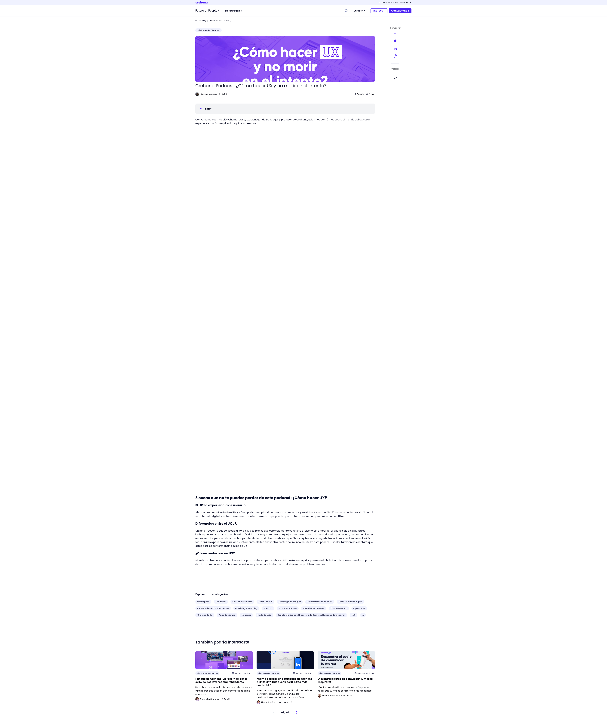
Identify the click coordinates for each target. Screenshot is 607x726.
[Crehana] (207, 10)
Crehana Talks (204, 615)
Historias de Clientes (219, 20)
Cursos (357, 10)
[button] (285, 109)
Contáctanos (400, 10)
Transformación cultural (319, 601)
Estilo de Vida (264, 615)
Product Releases (288, 608)
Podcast (268, 608)
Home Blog (200, 20)
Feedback (221, 601)
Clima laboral (265, 601)
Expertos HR (359, 608)
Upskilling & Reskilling (246, 608)
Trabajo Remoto (339, 608)
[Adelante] (296, 712)
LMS (354, 615)
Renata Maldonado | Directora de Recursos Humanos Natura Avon (311, 615)
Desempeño (203, 601)
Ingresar (379, 10)
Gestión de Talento (242, 601)
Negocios (246, 615)
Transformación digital (350, 601)
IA (363, 615)
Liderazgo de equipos (290, 601)
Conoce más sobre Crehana (393, 2)
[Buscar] (346, 10)
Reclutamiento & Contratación (213, 608)
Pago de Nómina (227, 615)
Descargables (233, 10)
